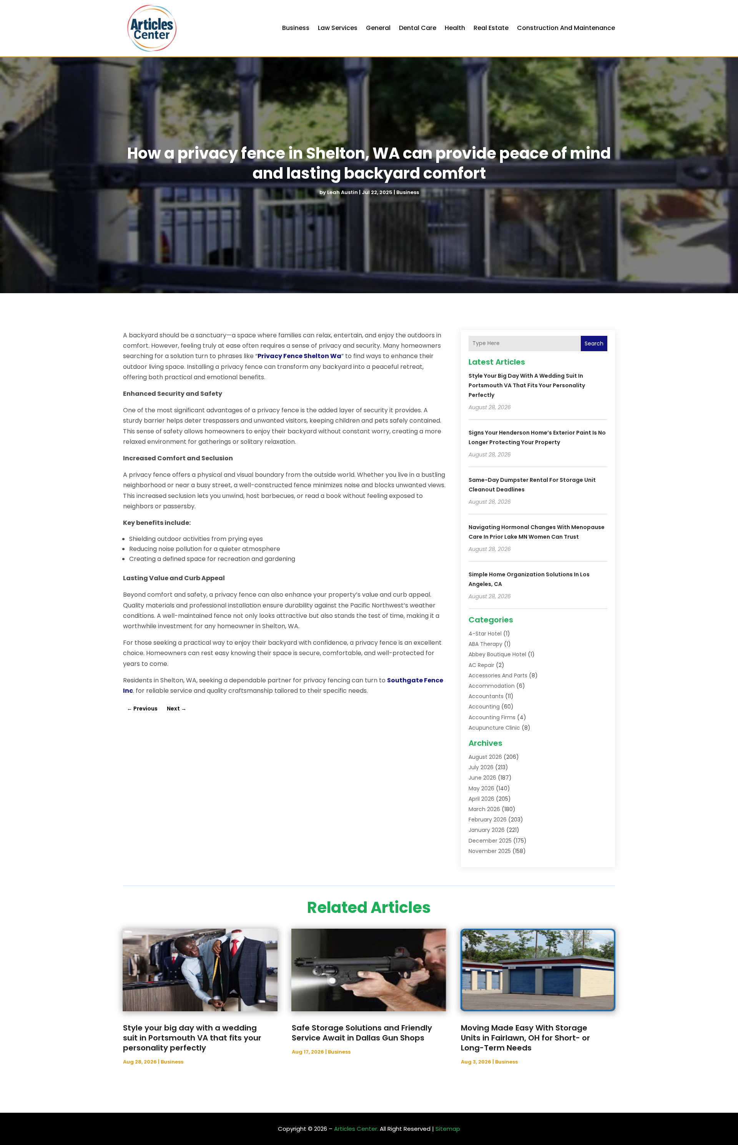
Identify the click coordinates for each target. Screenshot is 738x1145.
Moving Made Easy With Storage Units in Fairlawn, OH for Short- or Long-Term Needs (525, 1037)
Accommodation (492, 686)
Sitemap (447, 1129)
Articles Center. (356, 1129)
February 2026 (488, 819)
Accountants (486, 696)
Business (295, 27)
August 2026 (485, 757)
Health (455, 27)
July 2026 (481, 767)
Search (594, 343)
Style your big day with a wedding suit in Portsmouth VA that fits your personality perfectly (527, 385)
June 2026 (482, 778)
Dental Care (417, 27)
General (378, 27)
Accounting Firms (492, 717)
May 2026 (481, 788)
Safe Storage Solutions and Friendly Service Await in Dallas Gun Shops (362, 1032)
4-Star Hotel (485, 633)
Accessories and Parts (498, 675)
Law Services (337, 27)
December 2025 (490, 841)
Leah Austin (342, 192)
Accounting (484, 706)
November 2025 (490, 851)
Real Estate (491, 27)
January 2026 (487, 830)
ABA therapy (485, 644)
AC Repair (481, 665)
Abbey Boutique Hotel (497, 654)
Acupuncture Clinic (494, 728)
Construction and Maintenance (566, 27)
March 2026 (484, 809)
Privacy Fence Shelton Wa (299, 356)
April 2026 (481, 799)
